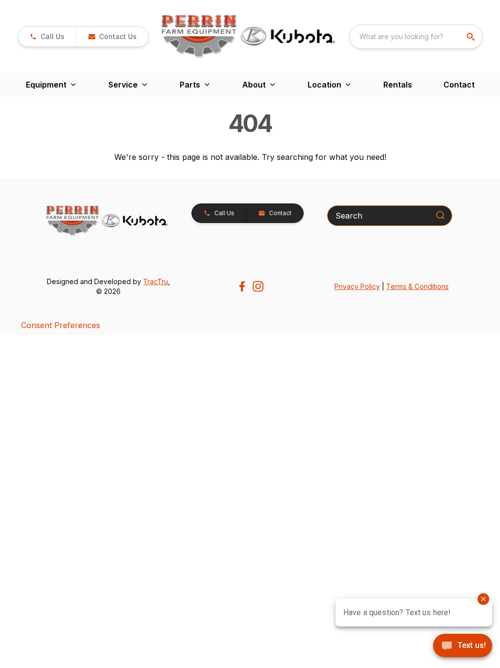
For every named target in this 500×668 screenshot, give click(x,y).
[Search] (440, 215)
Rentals (397, 84)
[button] (47, 36)
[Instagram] (258, 286)
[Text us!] (462, 646)
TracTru (155, 281)
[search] (471, 36)
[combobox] (416, 36)
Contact (459, 84)
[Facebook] (242, 286)
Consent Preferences (60, 325)
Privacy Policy (357, 286)
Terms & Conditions (417, 286)
